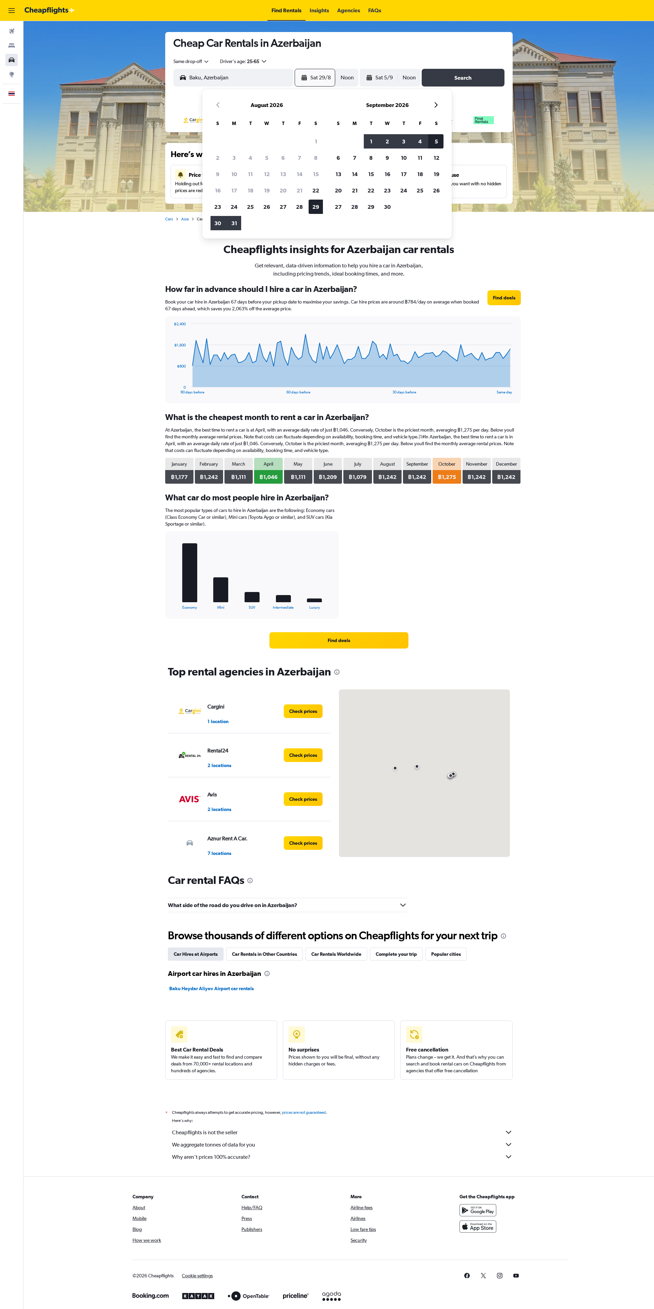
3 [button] (234, 158)
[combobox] (191, 61)
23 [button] (217, 207)
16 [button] (218, 190)
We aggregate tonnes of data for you (213, 1144)
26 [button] (266, 207)
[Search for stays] (11, 45)
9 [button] (217, 174)
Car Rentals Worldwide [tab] (336, 954)
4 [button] (250, 158)
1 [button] (316, 141)
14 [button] (299, 174)
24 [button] (234, 207)
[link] (504, 297)
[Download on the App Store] (478, 1226)
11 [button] (250, 174)
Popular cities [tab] (446, 954)
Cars (169, 219)
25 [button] (250, 207)
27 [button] (283, 207)
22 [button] (315, 190)
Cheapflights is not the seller (204, 1132)
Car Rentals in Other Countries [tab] (264, 954)
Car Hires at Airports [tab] (196, 954)
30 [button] (217, 223)
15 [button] (316, 174)
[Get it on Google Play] (478, 1210)
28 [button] (299, 207)
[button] (11, 10)
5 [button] (266, 158)
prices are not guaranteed (304, 1112)
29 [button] (315, 207)
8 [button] (315, 158)
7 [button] (299, 158)
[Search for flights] (11, 31)
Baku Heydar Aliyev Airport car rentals (211, 988)
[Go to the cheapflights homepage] (50, 10)
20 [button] (283, 190)
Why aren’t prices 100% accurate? (211, 1157)
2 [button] (217, 158)
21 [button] (299, 190)
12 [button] (267, 174)
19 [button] (267, 190)
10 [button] (234, 174)
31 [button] (234, 223)
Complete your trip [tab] (396, 954)
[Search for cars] (11, 60)
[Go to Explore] (11, 74)
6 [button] (283, 158)
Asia (185, 219)
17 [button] (234, 190)
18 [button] (250, 190)
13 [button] (283, 174)
